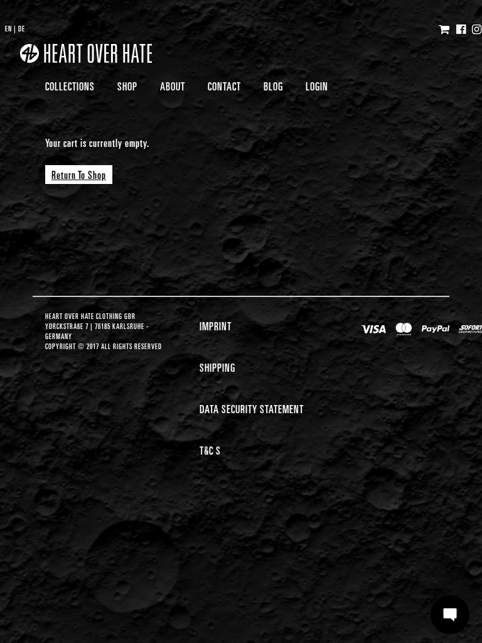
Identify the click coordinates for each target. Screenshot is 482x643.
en (8, 28)
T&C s (210, 450)
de (21, 28)
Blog (273, 85)
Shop (127, 85)
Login (317, 85)
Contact (224, 85)
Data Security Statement (252, 408)
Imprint (216, 325)
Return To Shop (78, 174)
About (172, 85)
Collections (70, 85)
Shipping (217, 367)
